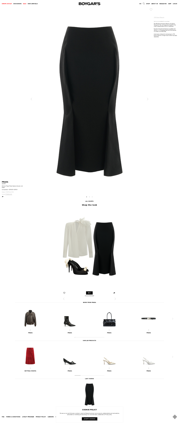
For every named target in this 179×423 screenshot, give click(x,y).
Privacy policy (108, 414)
